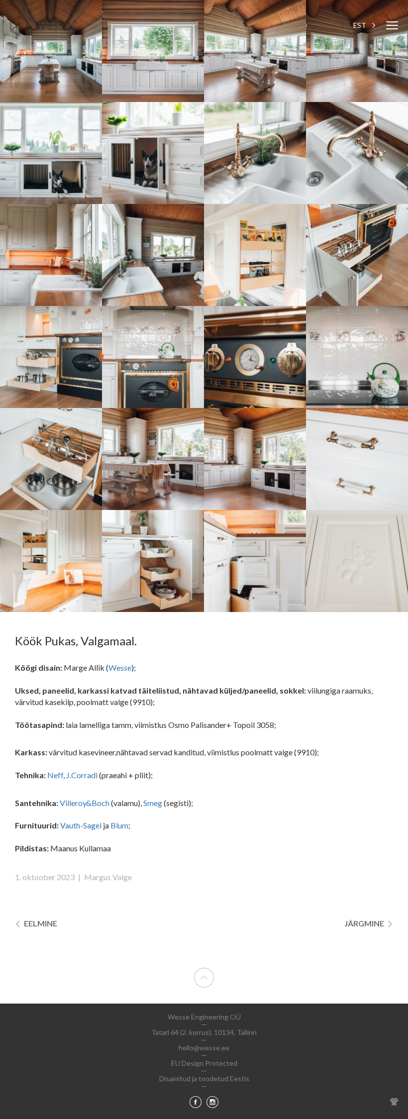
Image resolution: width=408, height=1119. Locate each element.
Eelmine (39, 923)
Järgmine (365, 923)
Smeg (152, 803)
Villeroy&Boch (84, 803)
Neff (55, 775)
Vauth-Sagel (81, 825)
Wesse (119, 667)
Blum (119, 825)
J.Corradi (82, 775)
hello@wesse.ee (204, 1047)
